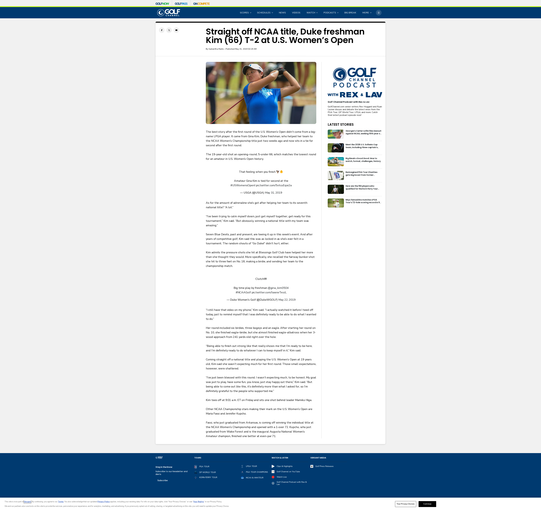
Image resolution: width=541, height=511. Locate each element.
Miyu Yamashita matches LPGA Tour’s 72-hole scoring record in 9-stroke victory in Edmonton (363, 201)
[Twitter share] (169, 30)
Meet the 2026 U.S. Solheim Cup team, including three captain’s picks (362, 146)
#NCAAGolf (243, 292)
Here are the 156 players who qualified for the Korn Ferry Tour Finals (362, 187)
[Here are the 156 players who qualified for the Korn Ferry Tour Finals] (336, 189)
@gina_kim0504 (278, 288)
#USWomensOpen (242, 185)
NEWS (282, 12)
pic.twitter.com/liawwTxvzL (269, 292)
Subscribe (162, 480)
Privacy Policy (103, 501)
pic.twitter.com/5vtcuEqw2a (274, 185)
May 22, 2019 (287, 300)
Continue (427, 504)
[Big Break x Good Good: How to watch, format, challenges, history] (336, 161)
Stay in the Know (164, 467)
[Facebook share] (162, 30)
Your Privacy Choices (406, 504)
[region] (270, 504)
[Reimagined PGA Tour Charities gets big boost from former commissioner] (336, 175)
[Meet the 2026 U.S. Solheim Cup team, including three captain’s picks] (336, 147)
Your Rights (198, 501)
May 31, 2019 (273, 193)
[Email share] (176, 30)
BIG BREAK (350, 12)
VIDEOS (296, 12)
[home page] (168, 12)
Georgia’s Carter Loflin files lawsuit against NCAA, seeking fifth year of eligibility (363, 132)
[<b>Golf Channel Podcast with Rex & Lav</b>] (355, 82)
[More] (379, 12)
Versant (27, 501)
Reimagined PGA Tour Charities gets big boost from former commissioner (361, 174)
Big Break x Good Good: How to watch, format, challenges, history (363, 160)
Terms (61, 501)
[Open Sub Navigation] (251, 12)
